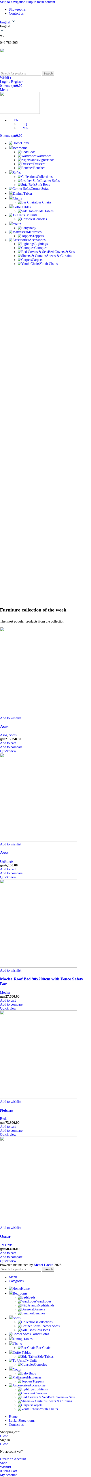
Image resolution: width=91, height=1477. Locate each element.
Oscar (5, 1236)
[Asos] (38, 714)
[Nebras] (38, 1097)
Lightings (6, 861)
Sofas (13, 735)
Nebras (6, 1110)
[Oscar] (38, 1224)
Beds (3, 1118)
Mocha (5, 992)
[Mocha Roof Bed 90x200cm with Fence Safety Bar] (38, 966)
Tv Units (6, 1245)
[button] (8, 743)
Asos (4, 726)
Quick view (8, 751)
